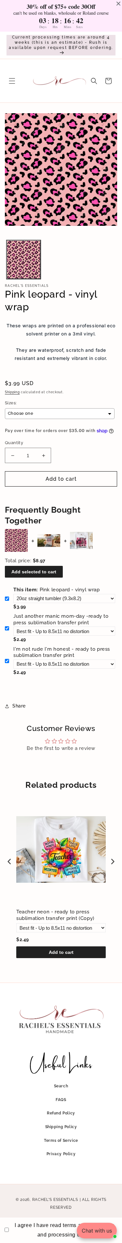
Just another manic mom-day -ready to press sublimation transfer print (61, 619)
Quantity (14, 442)
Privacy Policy (61, 1154)
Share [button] (19, 705)
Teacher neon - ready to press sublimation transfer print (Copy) (55, 915)
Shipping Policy (61, 1127)
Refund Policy (61, 1113)
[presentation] (9, 861)
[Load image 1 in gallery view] (24, 259)
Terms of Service (61, 1140)
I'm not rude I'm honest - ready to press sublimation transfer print (61, 652)
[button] (12, 81)
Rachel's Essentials (55, 1199)
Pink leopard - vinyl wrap (56, 590)
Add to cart (61, 952)
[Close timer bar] (118, 4)
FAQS (61, 1099)
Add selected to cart (33, 571)
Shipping (12, 392)
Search (61, 1086)
